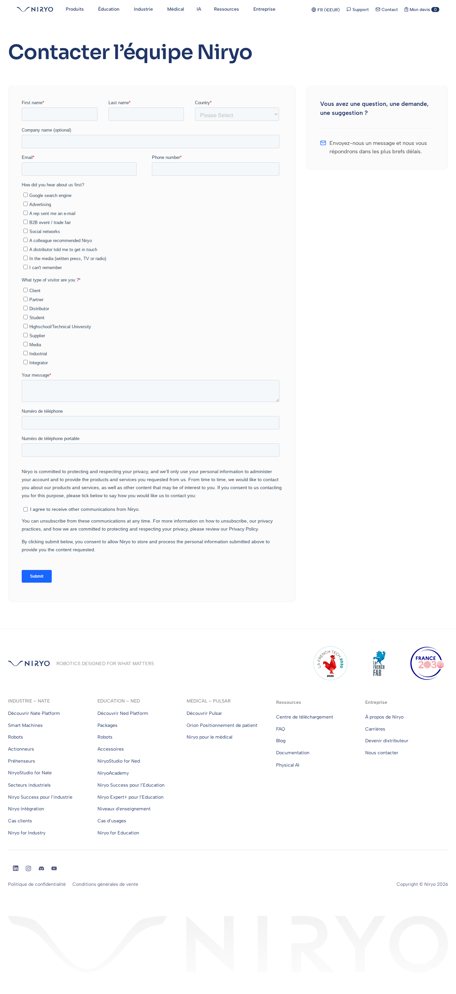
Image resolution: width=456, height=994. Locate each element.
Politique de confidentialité (37, 884)
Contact (389, 9)
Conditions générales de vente (105, 884)
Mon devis (422, 9)
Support (360, 9)
